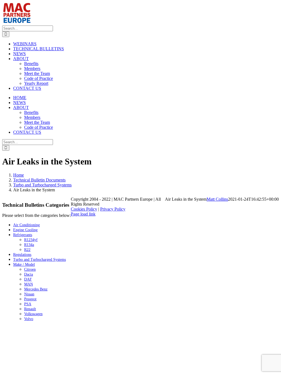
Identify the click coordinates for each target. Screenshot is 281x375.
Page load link (83, 214)
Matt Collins (217, 199)
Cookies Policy (84, 209)
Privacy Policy (112, 209)
